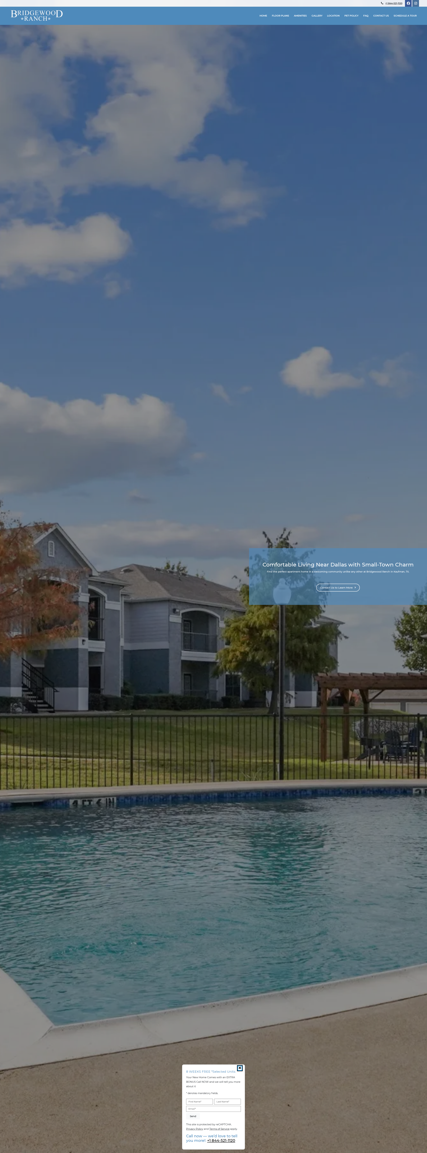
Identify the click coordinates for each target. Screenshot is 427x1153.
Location (333, 15)
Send (193, 1116)
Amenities (300, 15)
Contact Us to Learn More (336, 587)
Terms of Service (219, 1128)
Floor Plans (280, 15)
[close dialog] (240, 1068)
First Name (194, 1101)
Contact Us (381, 15)
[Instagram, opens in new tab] (415, 3)
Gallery (317, 15)
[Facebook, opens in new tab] (408, 3)
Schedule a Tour (405, 15)
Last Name (223, 1101)
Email (192, 1108)
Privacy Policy (194, 1128)
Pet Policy (351, 15)
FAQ (365, 15)
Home (263, 15)
